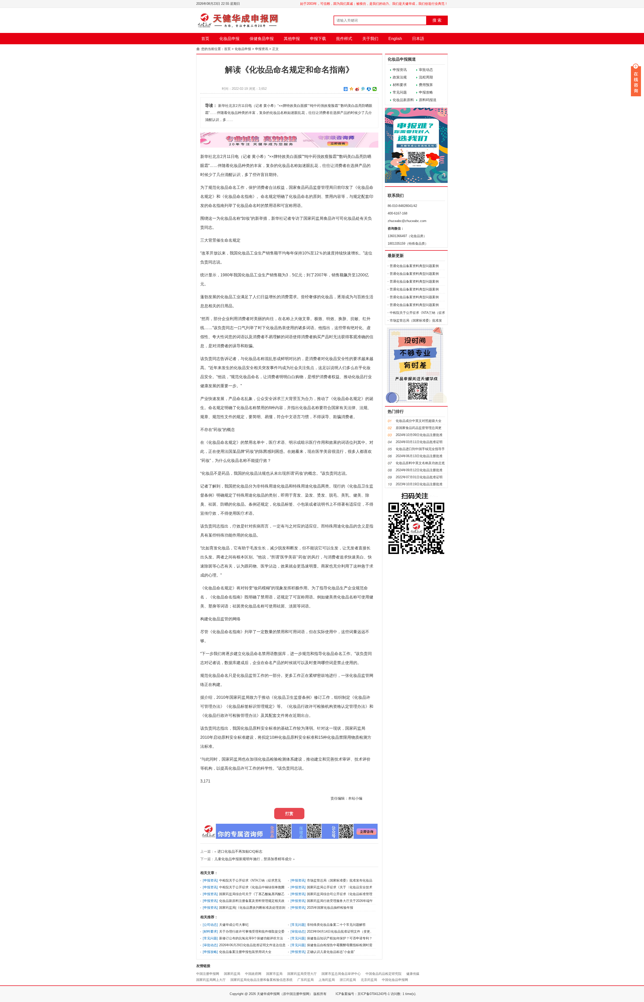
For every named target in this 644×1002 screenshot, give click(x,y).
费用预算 (426, 85)
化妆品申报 (229, 38)
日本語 (418, 38)
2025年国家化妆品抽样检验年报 (330, 907)
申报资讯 (261, 49)
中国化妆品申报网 (395, 980)
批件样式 (344, 38)
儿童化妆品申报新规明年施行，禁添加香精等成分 (253, 859)
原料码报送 (427, 100)
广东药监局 (305, 980)
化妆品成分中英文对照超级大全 (418, 421)
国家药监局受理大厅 (302, 974)
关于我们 (370, 38)
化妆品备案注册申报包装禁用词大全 (245, 952)
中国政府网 (253, 974)
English (395, 38)
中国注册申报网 (207, 974)
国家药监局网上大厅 (211, 980)
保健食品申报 (262, 38)
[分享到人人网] (369, 89)
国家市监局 (274, 974)
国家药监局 (232, 974)
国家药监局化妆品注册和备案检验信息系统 (261, 980)
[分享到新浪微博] (357, 89)
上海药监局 (326, 980)
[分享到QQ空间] (351, 89)
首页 (205, 38)
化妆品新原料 (403, 100)
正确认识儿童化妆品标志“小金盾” (331, 952)
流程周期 (426, 77)
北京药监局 (369, 980)
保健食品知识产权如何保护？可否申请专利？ (339, 938)
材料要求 (400, 85)
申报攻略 (426, 92)
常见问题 (400, 92)
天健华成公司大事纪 (234, 925)
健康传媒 (412, 974)
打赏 (289, 813)
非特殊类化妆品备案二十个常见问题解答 (336, 925)
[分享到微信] (375, 89)
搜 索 (436, 20)
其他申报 (292, 38)
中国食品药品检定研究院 (383, 974)
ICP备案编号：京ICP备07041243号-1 (363, 994)
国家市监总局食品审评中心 (341, 974)
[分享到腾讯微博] (363, 89)
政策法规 (400, 77)
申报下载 (318, 38)
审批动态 (426, 70)
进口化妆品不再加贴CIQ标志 (239, 851)
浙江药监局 (348, 980)
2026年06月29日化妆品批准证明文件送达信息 (252, 945)
